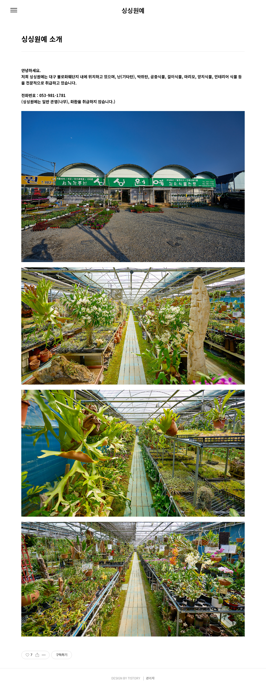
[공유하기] (37, 655)
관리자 (150, 678)
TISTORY (134, 678)
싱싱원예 (133, 10)
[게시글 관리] (44, 655)
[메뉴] (14, 10)
